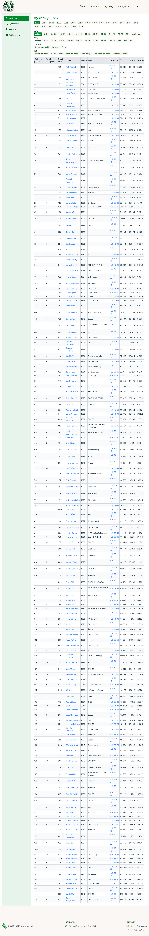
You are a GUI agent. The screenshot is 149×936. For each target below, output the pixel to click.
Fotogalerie (123, 6)
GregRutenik (71, 438)
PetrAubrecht (72, 787)
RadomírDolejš (72, 889)
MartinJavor (71, 601)
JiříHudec (70, 325)
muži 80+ (113, 883)
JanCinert (70, 198)
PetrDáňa (70, 767)
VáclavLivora (71, 300)
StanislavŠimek (72, 528)
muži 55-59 (114, 293)
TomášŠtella (71, 372)
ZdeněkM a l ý (72, 883)
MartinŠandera (72, 761)
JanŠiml (69, 755)
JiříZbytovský (71, 575)
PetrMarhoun (71, 140)
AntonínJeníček (72, 398)
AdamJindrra (71, 114)
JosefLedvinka (72, 715)
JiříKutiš (69, 813)
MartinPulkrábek (73, 154)
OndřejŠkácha (72, 468)
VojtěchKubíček (73, 500)
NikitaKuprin (71, 118)
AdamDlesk (71, 702)
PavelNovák (71, 807)
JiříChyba (70, 98)
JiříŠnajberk (71, 740)
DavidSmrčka (71, 72)
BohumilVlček (72, 555)
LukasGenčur (71, 414)
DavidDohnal (71, 801)
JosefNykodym (72, 487)
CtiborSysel (71, 135)
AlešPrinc (70, 249)
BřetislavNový (72, 745)
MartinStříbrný (72, 254)
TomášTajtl (70, 232)
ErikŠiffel (70, 604)
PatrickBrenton (72, 862)
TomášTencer (72, 662)
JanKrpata (70, 244)
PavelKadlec (71, 521)
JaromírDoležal (72, 635)
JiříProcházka (71, 880)
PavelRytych (71, 426)
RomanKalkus (71, 774)
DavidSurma (71, 296)
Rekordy (12, 29)
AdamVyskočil (72, 410)
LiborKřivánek (71, 147)
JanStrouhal (71, 381)
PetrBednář (71, 480)
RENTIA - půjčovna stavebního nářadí (80, 926)
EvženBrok (70, 781)
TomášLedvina (72, 829)
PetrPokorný (71, 493)
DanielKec (70, 816)
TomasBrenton (72, 505)
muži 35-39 (114, 72)
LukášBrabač (71, 874)
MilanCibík (70, 509)
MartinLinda (71, 219)
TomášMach (71, 110)
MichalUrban (71, 537)
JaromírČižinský (72, 645)
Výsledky (108, 6)
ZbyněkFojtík (71, 794)
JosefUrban (71, 669)
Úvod (82, 6)
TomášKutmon (72, 167)
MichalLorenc (72, 463)
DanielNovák (71, 376)
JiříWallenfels (71, 366)
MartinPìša (70, 456)
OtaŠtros (70, 697)
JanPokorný (71, 706)
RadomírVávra (72, 391)
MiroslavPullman (73, 724)
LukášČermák (71, 265)
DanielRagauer (72, 650)
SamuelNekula (72, 710)
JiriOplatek (70, 549)
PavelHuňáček (72, 608)
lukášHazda (71, 674)
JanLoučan (71, 225)
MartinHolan (71, 868)
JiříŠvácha (70, 849)
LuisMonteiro (72, 450)
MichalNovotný (72, 270)
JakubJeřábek (72, 562)
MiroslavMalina (72, 332)
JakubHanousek (73, 720)
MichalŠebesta (72, 542)
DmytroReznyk (72, 820)
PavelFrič (70, 582)
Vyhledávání (14, 24)
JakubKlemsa (71, 192)
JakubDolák (71, 89)
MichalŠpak (71, 277)
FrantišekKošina (72, 207)
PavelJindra (71, 750)
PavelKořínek (71, 640)
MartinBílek (70, 589)
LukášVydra (71, 293)
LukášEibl (70, 386)
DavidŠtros (71, 93)
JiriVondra (70, 624)
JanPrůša (70, 894)
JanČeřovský (71, 260)
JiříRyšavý (70, 690)
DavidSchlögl (71, 289)
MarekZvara (71, 619)
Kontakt (138, 6)
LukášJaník (70, 361)
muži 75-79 (114, 724)
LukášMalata (71, 174)
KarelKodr (70, 629)
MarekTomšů (71, 685)
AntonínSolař (71, 239)
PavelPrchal (71, 405)
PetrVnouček (71, 679)
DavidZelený (71, 614)
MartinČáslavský (73, 569)
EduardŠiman (71, 514)
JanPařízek (70, 306)
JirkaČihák (70, 443)
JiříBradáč (70, 123)
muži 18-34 (114, 84)
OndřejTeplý (71, 319)
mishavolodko (72, 130)
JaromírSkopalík (72, 473)
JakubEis (70, 843)
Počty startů (14, 35)
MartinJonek (71, 533)
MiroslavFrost (72, 312)
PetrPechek (71, 67)
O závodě (94, 6)
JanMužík (70, 356)
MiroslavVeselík (72, 283)
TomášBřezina (72, 824)
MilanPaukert (71, 859)
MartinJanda (71, 187)
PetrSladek (70, 734)
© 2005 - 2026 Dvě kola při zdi (20, 926)
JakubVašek (71, 212)
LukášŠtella (71, 203)
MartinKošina (71, 337)
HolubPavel (71, 595)
